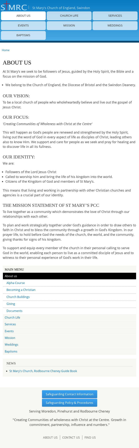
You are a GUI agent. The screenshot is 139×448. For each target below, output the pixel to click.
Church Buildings (18, 297)
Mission (69, 25)
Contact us (71, 437)
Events (23, 25)
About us (23, 15)
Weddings (115, 25)
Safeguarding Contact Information (69, 394)
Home (5, 50)
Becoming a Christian (21, 290)
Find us (90, 437)
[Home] (13, 5)
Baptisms (23, 35)
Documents (14, 311)
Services (115, 15)
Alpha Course (16, 283)
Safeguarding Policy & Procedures (69, 403)
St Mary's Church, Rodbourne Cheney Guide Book (43, 371)
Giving (11, 304)
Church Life (69, 15)
